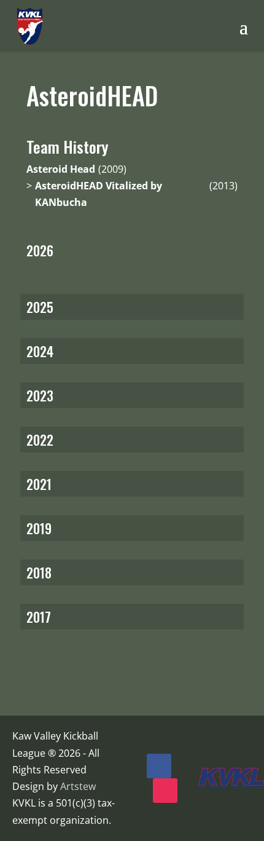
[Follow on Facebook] (159, 766)
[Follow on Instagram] (165, 790)
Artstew (78, 786)
